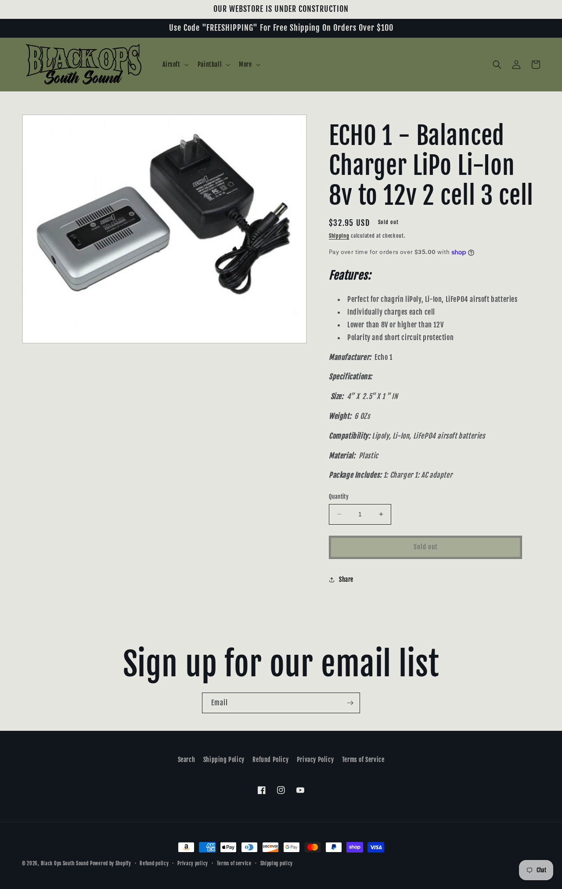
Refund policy (154, 863)
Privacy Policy (315, 759)
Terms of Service (363, 759)
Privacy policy (192, 863)
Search (186, 759)
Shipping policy (276, 863)
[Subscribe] (350, 703)
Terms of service (234, 863)
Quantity (339, 496)
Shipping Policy (224, 759)
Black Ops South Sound (65, 863)
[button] (174, 64)
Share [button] (346, 579)
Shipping (339, 235)
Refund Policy (270, 759)
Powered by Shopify (110, 863)
